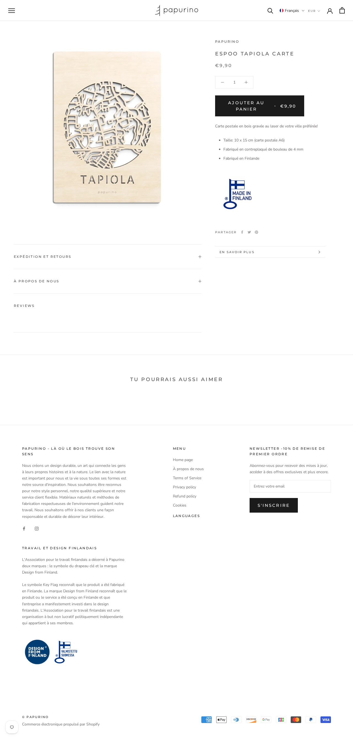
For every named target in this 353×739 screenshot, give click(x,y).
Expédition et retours (42, 257)
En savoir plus (237, 252)
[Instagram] (37, 528)
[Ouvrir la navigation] (11, 10)
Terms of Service (187, 478)
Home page (183, 459)
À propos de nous (36, 281)
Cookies (179, 505)
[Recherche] (270, 10)
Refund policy (184, 496)
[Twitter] (249, 232)
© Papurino (35, 717)
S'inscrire (274, 505)
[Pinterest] (256, 232)
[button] (292, 10)
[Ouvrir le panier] (342, 10)
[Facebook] (242, 232)
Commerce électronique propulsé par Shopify (61, 724)
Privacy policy (184, 487)
